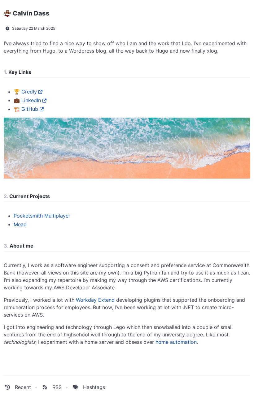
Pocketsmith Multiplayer (42, 216)
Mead (20, 224)
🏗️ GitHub (26, 109)
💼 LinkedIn (27, 100)
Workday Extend (95, 300)
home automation (176, 342)
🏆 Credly (25, 92)
